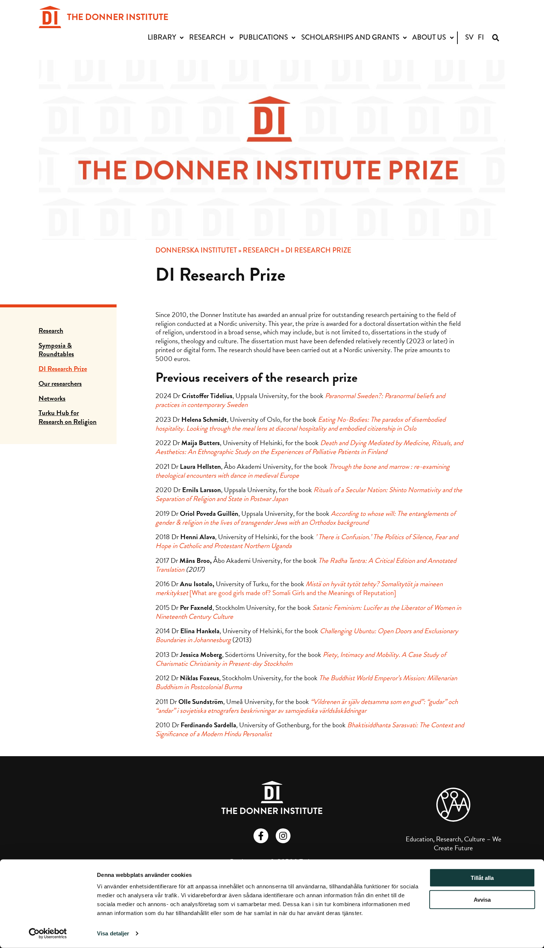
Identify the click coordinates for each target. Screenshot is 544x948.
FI (481, 37)
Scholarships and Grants (350, 37)
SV (469, 37)
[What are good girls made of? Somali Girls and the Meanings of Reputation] (299, 588)
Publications (263, 37)
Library (162, 37)
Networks (52, 398)
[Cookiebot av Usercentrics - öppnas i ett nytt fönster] (48, 933)
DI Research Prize (62, 368)
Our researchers (60, 383)
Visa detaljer (113, 933)
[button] (495, 37)
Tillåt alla (482, 878)
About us (429, 37)
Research (207, 37)
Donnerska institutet (196, 250)
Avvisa (482, 900)
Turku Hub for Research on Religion (67, 417)
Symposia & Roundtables (56, 350)
